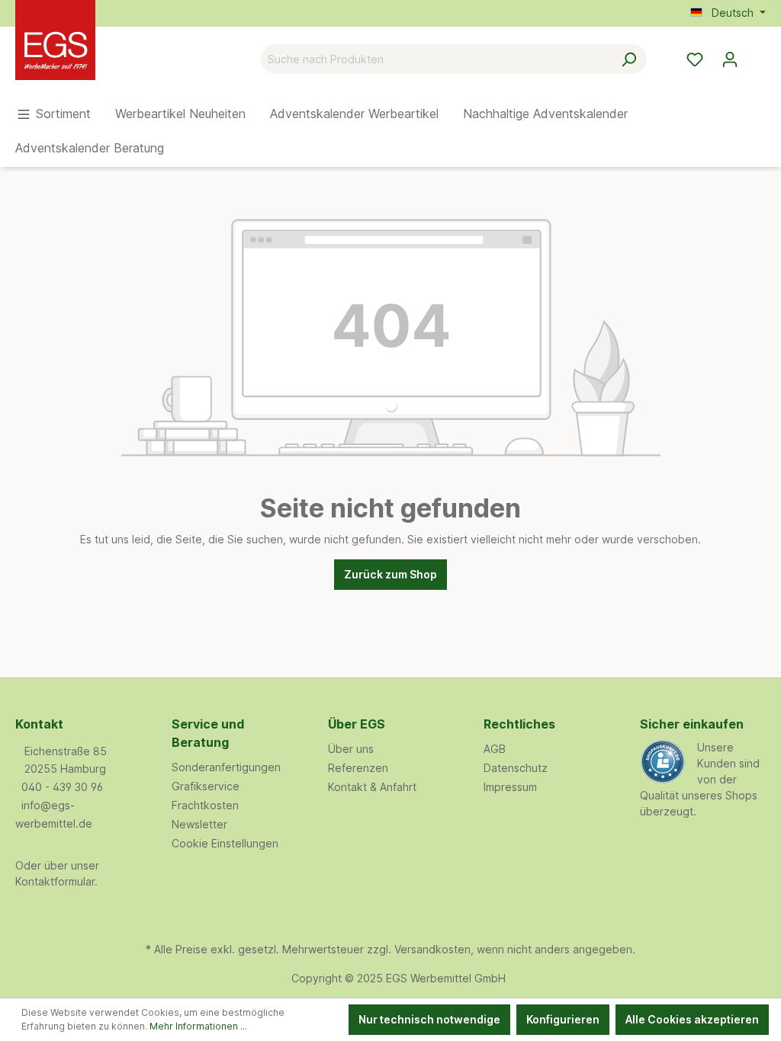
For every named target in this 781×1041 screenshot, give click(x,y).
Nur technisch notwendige (429, 1019)
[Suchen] (629, 59)
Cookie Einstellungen (225, 843)
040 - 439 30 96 (62, 786)
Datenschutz (516, 767)
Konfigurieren (562, 1019)
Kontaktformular (55, 881)
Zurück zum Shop (390, 574)
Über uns (351, 748)
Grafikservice (205, 786)
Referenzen (358, 767)
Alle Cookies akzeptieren (692, 1019)
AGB (495, 748)
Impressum (510, 786)
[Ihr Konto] (729, 59)
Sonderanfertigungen (226, 767)
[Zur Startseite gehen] (91, 56)
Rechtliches (519, 724)
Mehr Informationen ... (198, 1026)
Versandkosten (432, 949)
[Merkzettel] (694, 59)
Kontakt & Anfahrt (372, 786)
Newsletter (199, 824)
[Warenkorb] (756, 54)
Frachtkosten (205, 805)
